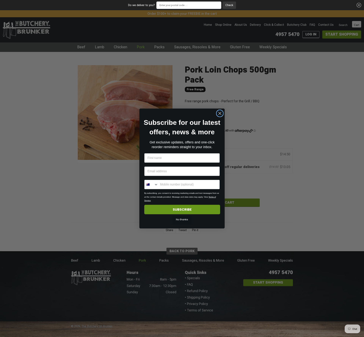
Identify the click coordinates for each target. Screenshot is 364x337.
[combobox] (151, 184)
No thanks (182, 219)
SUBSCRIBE (182, 209)
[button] (358, 5)
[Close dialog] (220, 113)
